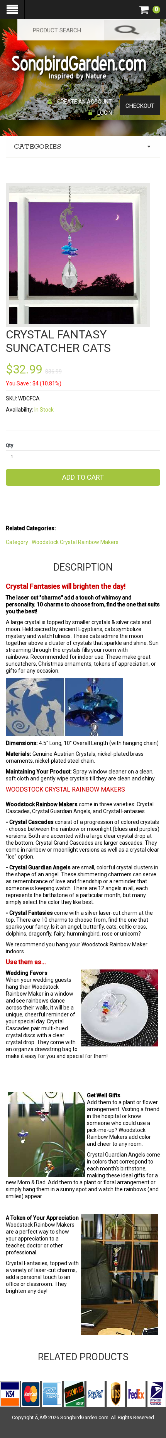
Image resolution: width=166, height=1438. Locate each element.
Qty (9, 445)
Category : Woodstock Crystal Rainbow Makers (62, 542)
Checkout (139, 105)
